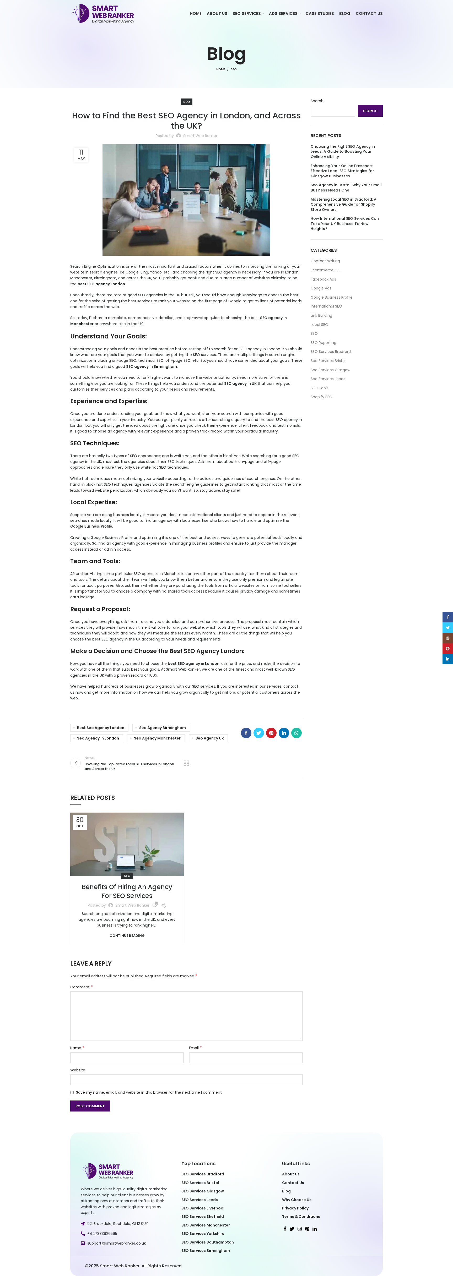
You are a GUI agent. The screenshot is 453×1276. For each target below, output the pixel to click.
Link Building (321, 315)
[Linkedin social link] (284, 733)
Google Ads (321, 288)
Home (220, 69)
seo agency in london (98, 738)
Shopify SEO (321, 396)
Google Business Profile (332, 297)
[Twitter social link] (259, 733)
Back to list (186, 763)
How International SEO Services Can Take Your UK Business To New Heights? (345, 223)
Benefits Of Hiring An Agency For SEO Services (127, 891)
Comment (81, 987)
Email (195, 1048)
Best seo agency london (100, 727)
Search (317, 100)
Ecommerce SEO (326, 270)
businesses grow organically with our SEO (162, 686)
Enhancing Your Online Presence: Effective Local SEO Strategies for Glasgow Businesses (342, 171)
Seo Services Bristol (328, 360)
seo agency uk (210, 738)
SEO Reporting (323, 342)
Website (77, 1070)
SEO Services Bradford (331, 351)
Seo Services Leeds (328, 378)
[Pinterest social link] (271, 733)
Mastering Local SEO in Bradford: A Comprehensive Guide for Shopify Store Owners (343, 204)
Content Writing (325, 261)
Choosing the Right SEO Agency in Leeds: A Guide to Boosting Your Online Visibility (343, 151)
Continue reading (127, 935)
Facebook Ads (323, 279)
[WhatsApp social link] (296, 733)
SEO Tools (319, 388)
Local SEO (319, 324)
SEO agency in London (260, 349)
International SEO (326, 306)
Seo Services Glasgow (330, 370)
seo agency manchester (157, 738)
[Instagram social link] (299, 1229)
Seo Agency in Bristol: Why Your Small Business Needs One (346, 188)
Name (77, 1048)
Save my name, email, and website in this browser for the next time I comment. (149, 1092)
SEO (234, 69)
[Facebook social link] (246, 733)
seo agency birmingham (162, 727)
